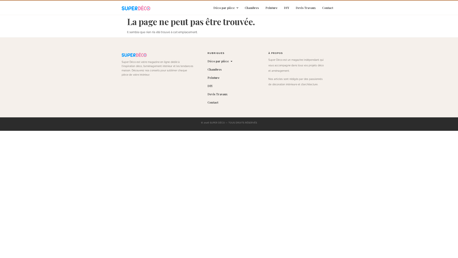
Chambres (252, 8)
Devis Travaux (306, 8)
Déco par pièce (224, 8)
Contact (327, 8)
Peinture (271, 8)
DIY (286, 8)
